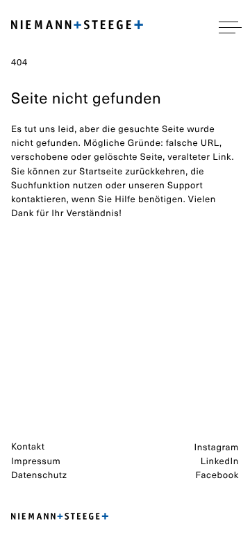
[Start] (59, 517)
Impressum (35, 461)
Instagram (216, 447)
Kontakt (27, 446)
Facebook (217, 475)
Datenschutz (39, 475)
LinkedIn (220, 461)
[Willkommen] (77, 27)
